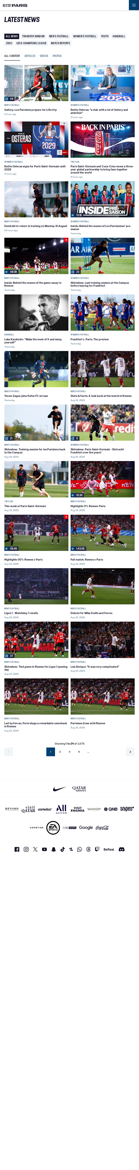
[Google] (86, 828)
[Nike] (60, 789)
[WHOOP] (94, 809)
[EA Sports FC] (53, 828)
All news (12, 36)
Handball (119, 36)
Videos (44, 56)
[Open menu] (134, 5)
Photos (57, 56)
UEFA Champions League (31, 43)
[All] (61, 809)
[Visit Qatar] (28, 809)
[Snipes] (127, 809)
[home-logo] (15, 5)
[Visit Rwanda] (78, 809)
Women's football (85, 36)
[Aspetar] (36, 828)
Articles (29, 56)
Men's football (59, 36)
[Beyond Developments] (12, 809)
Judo (9, 43)
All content (12, 56)
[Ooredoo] (45, 809)
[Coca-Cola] (102, 828)
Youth (105, 36)
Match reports (60, 43)
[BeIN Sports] (69, 828)
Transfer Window (33, 36)
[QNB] (110, 809)
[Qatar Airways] (79, 789)
